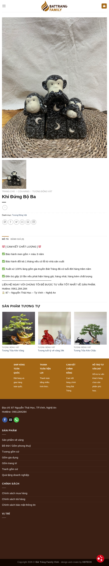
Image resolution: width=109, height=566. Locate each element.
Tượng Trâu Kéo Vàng (13, 350)
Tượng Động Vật (42, 191)
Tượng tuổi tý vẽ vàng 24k (51, 350)
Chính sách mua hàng (14, 493)
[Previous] (2, 335)
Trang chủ (8, 191)
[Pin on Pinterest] (28, 222)
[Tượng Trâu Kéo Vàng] (18, 332)
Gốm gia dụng (10, 457)
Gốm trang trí (9, 463)
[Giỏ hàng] (104, 6)
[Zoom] (6, 154)
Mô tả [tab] (5, 239)
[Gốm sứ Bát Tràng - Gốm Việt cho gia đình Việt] (54, 6)
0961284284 (19, 411)
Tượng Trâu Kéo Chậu (85, 350)
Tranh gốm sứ (10, 469)
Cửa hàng (23, 191)
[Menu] (4, 6)
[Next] (107, 335)
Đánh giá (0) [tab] (17, 239)
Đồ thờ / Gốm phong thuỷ (16, 445)
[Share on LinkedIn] (33, 222)
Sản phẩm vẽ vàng (13, 440)
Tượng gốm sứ (10, 451)
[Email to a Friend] (22, 222)
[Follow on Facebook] (5, 419)
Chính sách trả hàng (13, 499)
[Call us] (16, 419)
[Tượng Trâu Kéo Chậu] (90, 332)
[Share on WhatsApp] (5, 222)
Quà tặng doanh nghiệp (15, 475)
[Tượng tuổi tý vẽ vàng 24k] (54, 332)
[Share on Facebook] (10, 222)
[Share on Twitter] (16, 222)
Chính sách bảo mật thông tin (19, 504)
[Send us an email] (10, 419)
